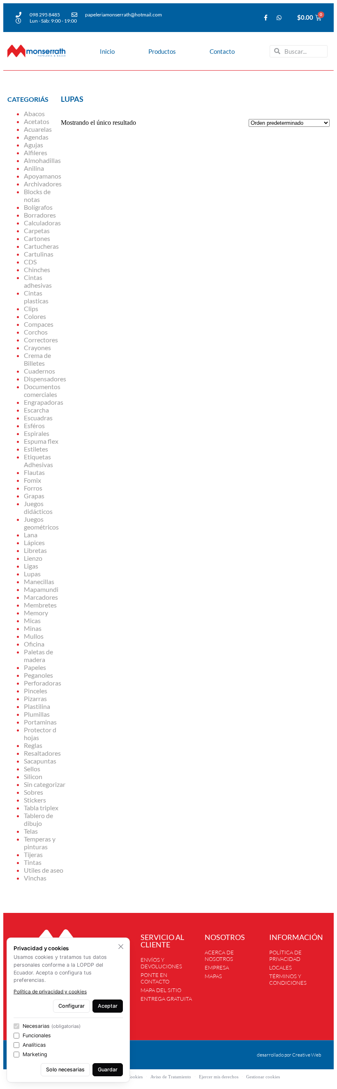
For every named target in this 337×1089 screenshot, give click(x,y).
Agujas (33, 145)
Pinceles (35, 691)
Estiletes (36, 449)
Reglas (33, 745)
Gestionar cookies (263, 1076)
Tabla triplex (41, 808)
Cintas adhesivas (38, 281)
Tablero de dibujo (38, 819)
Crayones (37, 347)
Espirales (36, 433)
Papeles (35, 667)
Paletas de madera (38, 655)
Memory (36, 613)
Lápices (34, 542)
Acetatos (36, 121)
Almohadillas (42, 160)
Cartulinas (38, 254)
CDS (30, 262)
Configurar (71, 1006)
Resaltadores (42, 753)
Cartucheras (41, 246)
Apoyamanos (42, 176)
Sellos (32, 769)
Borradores (40, 215)
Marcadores (41, 597)
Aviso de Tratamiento (170, 1076)
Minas (33, 628)
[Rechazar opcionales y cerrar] (120, 946)
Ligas (31, 566)
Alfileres (35, 152)
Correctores (41, 340)
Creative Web (306, 1055)
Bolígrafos (38, 207)
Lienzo (33, 558)
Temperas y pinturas (39, 843)
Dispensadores (45, 379)
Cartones (37, 238)
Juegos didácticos (38, 507)
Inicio (107, 51)
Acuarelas (38, 129)
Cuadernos (39, 371)
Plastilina (37, 706)
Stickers (35, 800)
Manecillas (39, 581)
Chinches (37, 269)
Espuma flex (41, 441)
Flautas (34, 472)
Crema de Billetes (37, 359)
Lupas (32, 574)
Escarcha (36, 410)
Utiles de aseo (43, 870)
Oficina (34, 644)
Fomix (32, 480)
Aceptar (108, 1006)
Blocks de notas (37, 195)
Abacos (34, 113)
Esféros (34, 425)
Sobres (33, 792)
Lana (30, 535)
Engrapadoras (43, 402)
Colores (35, 316)
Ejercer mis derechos (218, 1076)
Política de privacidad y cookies (50, 991)
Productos (162, 51)
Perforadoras (42, 683)
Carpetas (37, 230)
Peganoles (38, 675)
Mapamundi (41, 589)
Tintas (33, 862)
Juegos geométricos (41, 523)
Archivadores (43, 184)
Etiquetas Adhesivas (38, 460)
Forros (33, 488)
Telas (31, 831)
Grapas (34, 496)
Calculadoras (42, 223)
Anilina (34, 168)
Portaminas (40, 722)
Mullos (34, 636)
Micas (32, 620)
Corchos (36, 332)
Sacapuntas (40, 761)
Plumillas (37, 714)
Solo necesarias (65, 1069)
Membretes (40, 605)
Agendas (36, 137)
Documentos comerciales (42, 390)
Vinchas (35, 878)
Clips (31, 308)
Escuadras (38, 418)
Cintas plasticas (36, 297)
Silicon (33, 776)
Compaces (38, 324)
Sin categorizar (44, 784)
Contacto (222, 51)
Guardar (108, 1069)
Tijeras (33, 854)
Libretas (35, 550)
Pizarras (35, 698)
